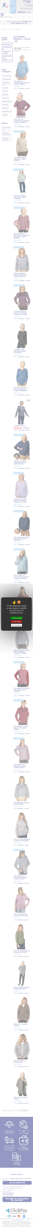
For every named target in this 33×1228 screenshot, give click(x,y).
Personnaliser (16, 625)
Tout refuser (17, 621)
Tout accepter (17, 618)
